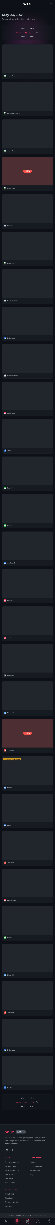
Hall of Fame (10, 1182)
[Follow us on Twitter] (7, 1150)
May (18, 32)
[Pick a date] (37, 32)
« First (23, 28)
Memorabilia (35, 1170)
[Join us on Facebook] (12, 1150)
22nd (24, 32)
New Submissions (12, 1170)
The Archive (10, 1174)
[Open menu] (51, 4)
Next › (23, 36)
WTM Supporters (36, 1166)
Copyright (9, 1206)
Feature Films (10, 1166)
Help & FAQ (9, 1194)
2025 (31, 32)
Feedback (9, 1198)
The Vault (9, 1178)
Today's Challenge (12, 1162)
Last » (32, 36)
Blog (31, 1174)
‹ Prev (32, 28)
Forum (32, 1162)
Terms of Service (12, 1202)
